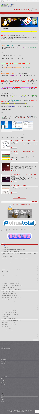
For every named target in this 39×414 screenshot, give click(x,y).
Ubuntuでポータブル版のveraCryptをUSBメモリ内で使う (10, 314)
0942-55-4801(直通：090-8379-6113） (27, 9)
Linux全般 (3, 273)
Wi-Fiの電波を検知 (5, 326)
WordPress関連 (3, 384)
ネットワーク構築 (3, 359)
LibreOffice (2, 386)
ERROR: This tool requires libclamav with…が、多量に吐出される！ (12, 269)
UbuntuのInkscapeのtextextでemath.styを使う (9, 301)
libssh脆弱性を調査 (5, 247)
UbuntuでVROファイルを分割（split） (8, 316)
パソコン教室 (3, 380)
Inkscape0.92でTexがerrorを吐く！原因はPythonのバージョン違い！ (12, 289)
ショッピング (2, 357)
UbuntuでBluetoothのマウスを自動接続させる (9, 312)
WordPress (15, 411)
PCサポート (4, 14)
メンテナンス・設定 (4, 376)
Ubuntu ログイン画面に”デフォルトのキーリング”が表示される (11, 297)
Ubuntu (16, 142)
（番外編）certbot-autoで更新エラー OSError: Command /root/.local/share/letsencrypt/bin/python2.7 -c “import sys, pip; (19, 254)
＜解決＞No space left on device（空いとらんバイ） (10, 275)
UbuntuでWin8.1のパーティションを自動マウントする (10, 324)
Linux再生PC (2, 401)
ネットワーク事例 (3, 363)
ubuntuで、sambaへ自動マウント (7, 328)
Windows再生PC (3, 403)
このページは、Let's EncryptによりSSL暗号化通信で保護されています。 (19, 204)
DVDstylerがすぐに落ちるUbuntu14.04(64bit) (8, 318)
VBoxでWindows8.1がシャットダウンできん (8, 322)
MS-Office (2, 393)
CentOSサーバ (4, 245)
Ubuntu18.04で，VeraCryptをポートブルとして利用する (10, 283)
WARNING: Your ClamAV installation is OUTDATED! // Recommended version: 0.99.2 (15, 258)
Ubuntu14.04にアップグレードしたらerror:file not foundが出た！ (11, 320)
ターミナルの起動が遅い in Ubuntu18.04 (8, 291)
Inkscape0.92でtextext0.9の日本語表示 (18, 185)
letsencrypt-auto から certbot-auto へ (7, 256)
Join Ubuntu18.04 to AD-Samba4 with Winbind (9, 293)
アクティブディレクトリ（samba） (5, 361)
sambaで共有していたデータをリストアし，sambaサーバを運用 (23, 140)
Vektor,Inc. (24, 411)
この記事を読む (14, 170)
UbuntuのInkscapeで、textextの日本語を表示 (9, 310)
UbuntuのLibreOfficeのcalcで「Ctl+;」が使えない (9, 295)
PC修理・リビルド (3, 378)
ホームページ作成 (3, 382)
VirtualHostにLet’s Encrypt (6, 260)
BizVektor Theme (19, 411)
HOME (2, 14)
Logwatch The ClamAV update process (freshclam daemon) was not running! (13, 249)
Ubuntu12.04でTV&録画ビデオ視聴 (7, 330)
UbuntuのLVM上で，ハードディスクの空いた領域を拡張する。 (23, 151)
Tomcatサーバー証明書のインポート (7, 271)
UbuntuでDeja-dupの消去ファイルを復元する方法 (9, 308)
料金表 (2, 397)
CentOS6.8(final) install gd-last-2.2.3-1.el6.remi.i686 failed (10, 251)
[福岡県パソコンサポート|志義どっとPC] (8, 5)
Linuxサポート (3, 367)
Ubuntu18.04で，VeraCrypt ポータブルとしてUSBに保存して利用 (23, 174)
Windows (2, 374)
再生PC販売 (2, 399)
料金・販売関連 (3, 395)
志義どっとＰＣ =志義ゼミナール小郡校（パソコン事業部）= (18, 410)
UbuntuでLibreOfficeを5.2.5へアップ (7, 299)
